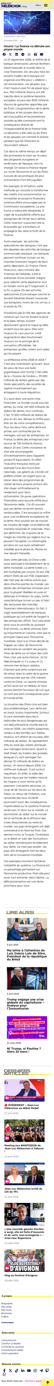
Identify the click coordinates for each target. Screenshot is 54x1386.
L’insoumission (8, 1340)
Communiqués (7, 1322)
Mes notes (6, 1306)
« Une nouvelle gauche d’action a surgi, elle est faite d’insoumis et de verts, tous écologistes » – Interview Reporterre (24, 1233)
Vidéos (4, 1316)
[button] (46, 5)
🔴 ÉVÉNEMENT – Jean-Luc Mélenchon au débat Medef (21, 1106)
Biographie (7, 1303)
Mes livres (6, 1310)
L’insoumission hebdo (12, 1350)
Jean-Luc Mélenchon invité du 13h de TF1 (23, 1190)
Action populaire (9, 1353)
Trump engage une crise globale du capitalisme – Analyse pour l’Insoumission (25, 1003)
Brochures (6, 1313)
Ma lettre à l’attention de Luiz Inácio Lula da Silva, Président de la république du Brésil (27, 954)
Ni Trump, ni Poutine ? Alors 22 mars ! (24, 1050)
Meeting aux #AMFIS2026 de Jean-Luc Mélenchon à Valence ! (23, 1148)
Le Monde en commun (12, 1346)
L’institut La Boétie (11, 1343)
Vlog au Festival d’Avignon (21, 1275)
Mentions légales (34, 1380)
